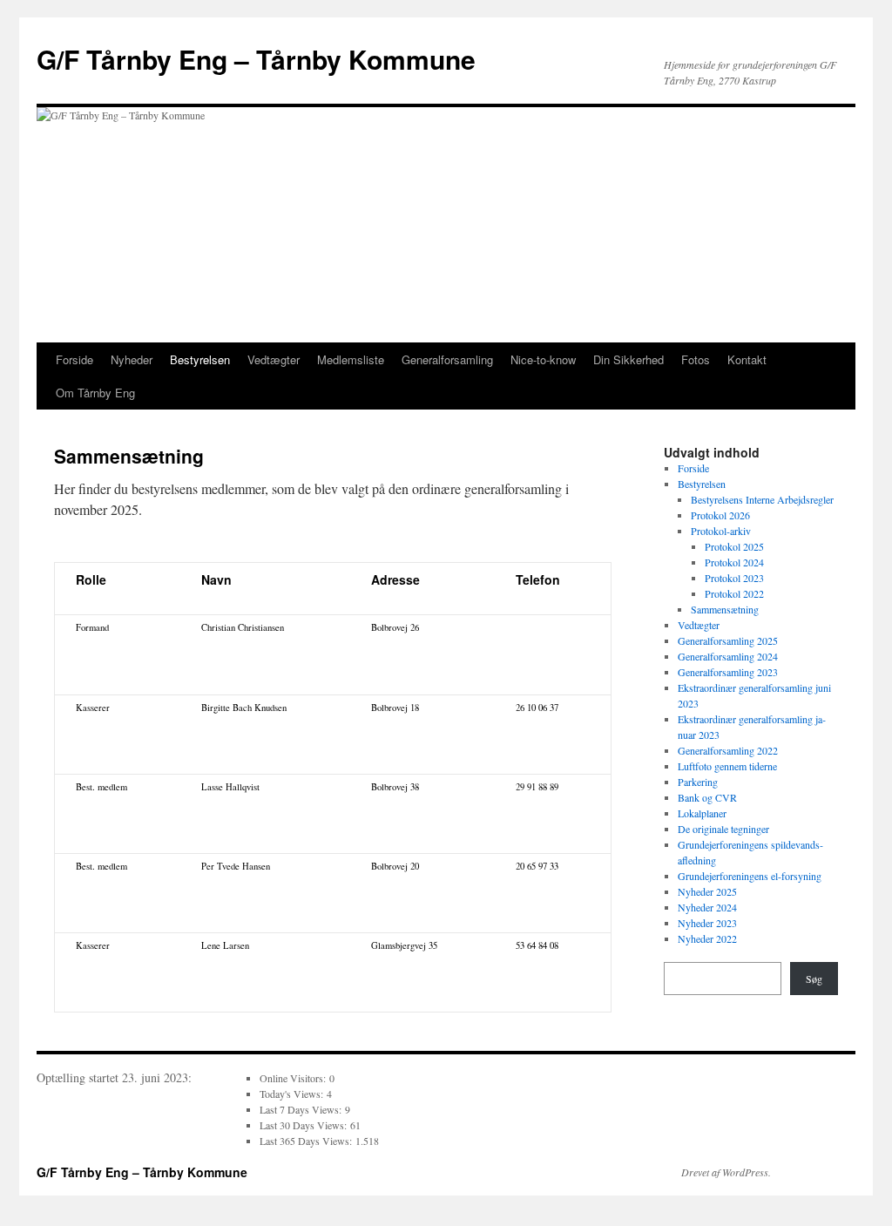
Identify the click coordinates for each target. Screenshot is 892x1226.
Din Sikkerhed (628, 359)
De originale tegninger (723, 829)
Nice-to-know (543, 359)
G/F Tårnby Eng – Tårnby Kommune (256, 59)
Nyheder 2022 (707, 938)
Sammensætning (725, 609)
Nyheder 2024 (707, 907)
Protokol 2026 (720, 515)
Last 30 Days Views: (305, 1125)
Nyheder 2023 (707, 923)
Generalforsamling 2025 (728, 640)
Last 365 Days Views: (307, 1141)
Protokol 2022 (734, 593)
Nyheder (131, 359)
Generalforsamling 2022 (728, 750)
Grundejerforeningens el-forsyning (749, 876)
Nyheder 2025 (707, 891)
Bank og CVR (707, 797)
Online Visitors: (294, 1078)
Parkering (698, 782)
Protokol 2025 (734, 546)
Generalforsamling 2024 (728, 656)
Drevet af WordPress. (726, 1172)
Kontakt (747, 359)
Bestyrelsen (200, 359)
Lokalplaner (702, 813)
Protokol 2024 (734, 562)
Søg (814, 979)
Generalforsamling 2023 (728, 672)
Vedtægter (273, 359)
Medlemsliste (350, 359)
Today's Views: (293, 1094)
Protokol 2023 (734, 578)
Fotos (695, 359)
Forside (74, 359)
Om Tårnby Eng (95, 392)
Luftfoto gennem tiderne (727, 766)
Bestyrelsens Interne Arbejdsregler (762, 499)
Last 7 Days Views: (302, 1109)
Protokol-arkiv (721, 531)
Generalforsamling (447, 359)
